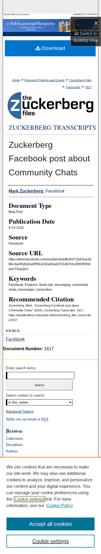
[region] (50, 505)
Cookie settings (29, 499)
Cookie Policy (59, 505)
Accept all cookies (50, 524)
